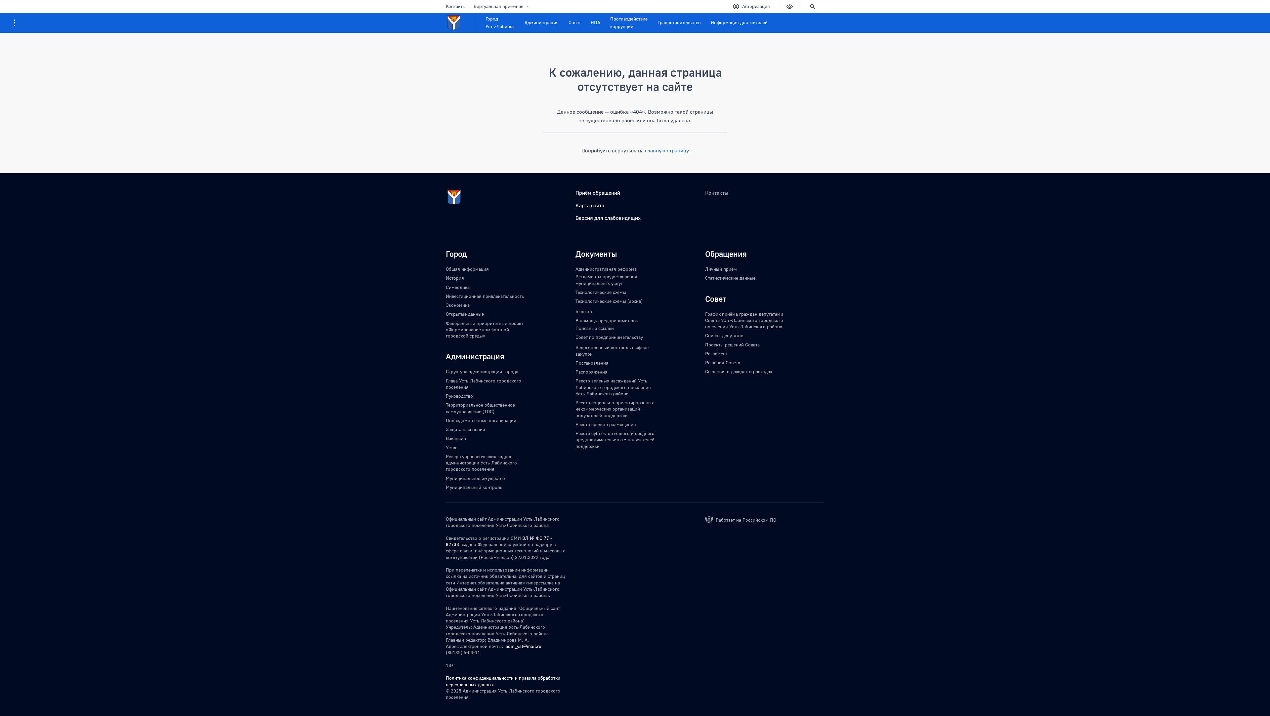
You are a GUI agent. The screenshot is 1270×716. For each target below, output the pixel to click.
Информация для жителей (739, 22)
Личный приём (721, 269)
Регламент (716, 353)
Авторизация (756, 6)
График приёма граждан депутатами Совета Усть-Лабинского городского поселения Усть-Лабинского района (744, 320)
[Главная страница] (460, 23)
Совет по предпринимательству (609, 337)
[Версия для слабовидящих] (789, 6)
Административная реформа (606, 269)
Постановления (592, 363)
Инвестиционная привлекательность (485, 296)
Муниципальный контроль (474, 487)
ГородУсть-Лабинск (500, 22)
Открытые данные (465, 314)
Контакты (456, 6)
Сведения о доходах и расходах (738, 371)
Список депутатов (724, 335)
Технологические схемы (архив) (609, 301)
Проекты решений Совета (732, 344)
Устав (451, 447)
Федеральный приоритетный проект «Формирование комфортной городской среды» (484, 329)
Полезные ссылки (594, 328)
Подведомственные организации (481, 420)
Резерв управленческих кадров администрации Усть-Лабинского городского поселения (481, 463)
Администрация (542, 22)
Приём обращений (597, 192)
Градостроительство (679, 22)
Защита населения (465, 429)
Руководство (459, 396)
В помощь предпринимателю (606, 320)
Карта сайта (589, 205)
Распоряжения (591, 372)
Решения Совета (722, 362)
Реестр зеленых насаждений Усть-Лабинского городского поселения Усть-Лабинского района (613, 387)
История (455, 278)
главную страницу (667, 150)
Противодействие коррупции (629, 22)
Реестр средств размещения (605, 424)
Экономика (458, 305)
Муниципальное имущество (475, 478)
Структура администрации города (482, 371)
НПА (595, 22)
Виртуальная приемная (499, 6)
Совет (575, 22)
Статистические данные (730, 278)
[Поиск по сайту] (812, 6)
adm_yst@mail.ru (523, 646)
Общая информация (467, 269)
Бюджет (583, 311)
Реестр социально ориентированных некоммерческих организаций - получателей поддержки (614, 409)
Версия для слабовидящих (608, 218)
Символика (458, 287)
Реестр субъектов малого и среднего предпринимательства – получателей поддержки (615, 439)
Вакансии (456, 438)
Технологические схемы (600, 292)
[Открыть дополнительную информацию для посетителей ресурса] (14, 22)
